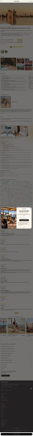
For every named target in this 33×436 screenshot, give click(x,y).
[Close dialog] (30, 208)
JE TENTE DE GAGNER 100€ (24, 220)
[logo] (16, 1)
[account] (30, 1)
